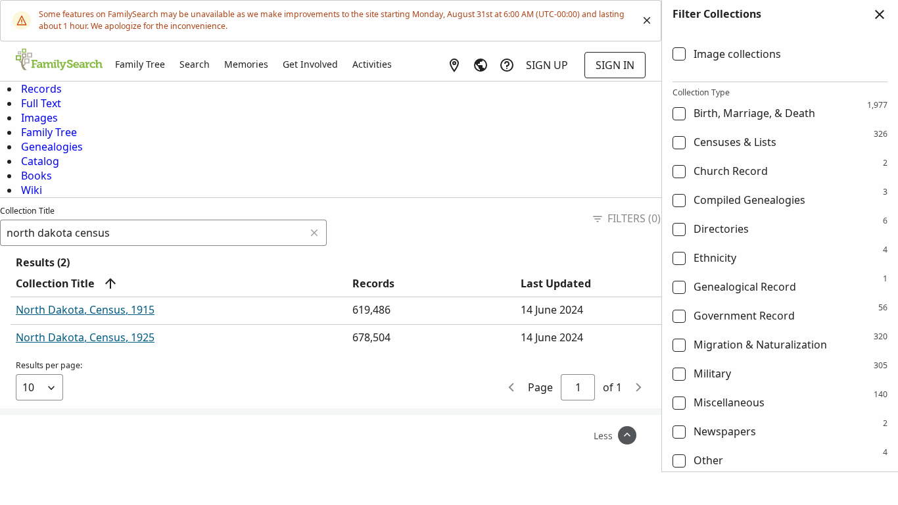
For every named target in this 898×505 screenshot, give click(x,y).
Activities (372, 64)
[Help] (507, 65)
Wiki (31, 190)
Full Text (41, 103)
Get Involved (310, 64)
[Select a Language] (480, 65)
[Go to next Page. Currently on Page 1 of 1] (638, 387)
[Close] (647, 20)
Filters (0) (634, 218)
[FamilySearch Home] (59, 60)
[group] (780, 250)
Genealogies (52, 146)
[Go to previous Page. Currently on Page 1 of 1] (512, 387)
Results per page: (49, 365)
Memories (246, 64)
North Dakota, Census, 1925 (85, 337)
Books (36, 175)
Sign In (615, 65)
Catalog (40, 161)
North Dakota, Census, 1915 (85, 309)
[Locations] (454, 65)
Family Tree (140, 64)
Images (39, 117)
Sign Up (547, 65)
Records (41, 89)
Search (194, 64)
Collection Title (27, 210)
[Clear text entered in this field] (314, 233)
